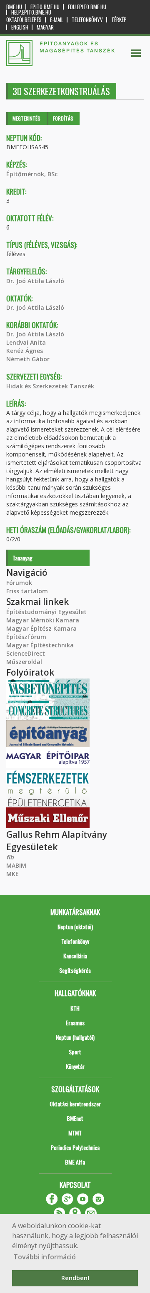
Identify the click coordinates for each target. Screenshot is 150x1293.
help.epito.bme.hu (31, 12)
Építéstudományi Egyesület (46, 612)
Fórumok (19, 583)
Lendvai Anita (26, 342)
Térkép (119, 19)
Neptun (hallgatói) (75, 1037)
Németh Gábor (28, 359)
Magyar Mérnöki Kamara (42, 620)
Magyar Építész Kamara (41, 628)
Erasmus (75, 1022)
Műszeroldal (24, 662)
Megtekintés (26, 118)
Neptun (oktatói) (75, 926)
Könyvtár (75, 1066)
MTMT (75, 1132)
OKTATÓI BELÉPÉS (24, 19)
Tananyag (22, 557)
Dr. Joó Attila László (35, 281)
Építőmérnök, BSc (32, 174)
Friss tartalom (27, 591)
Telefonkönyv (87, 19)
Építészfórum (26, 637)
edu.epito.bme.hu (87, 7)
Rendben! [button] (75, 1278)
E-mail (56, 19)
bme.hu (14, 7)
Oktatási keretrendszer (75, 1103)
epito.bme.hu (45, 7)
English (19, 27)
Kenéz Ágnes (24, 351)
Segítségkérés (75, 970)
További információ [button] (44, 1256)
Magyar (45, 27)
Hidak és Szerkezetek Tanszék (50, 386)
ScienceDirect (25, 653)
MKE (12, 874)
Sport (75, 1051)
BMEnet (75, 1118)
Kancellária (75, 955)
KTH (75, 1008)
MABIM (16, 865)
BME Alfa (75, 1161)
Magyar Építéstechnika (40, 645)
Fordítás (63, 118)
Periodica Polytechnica (75, 1147)
